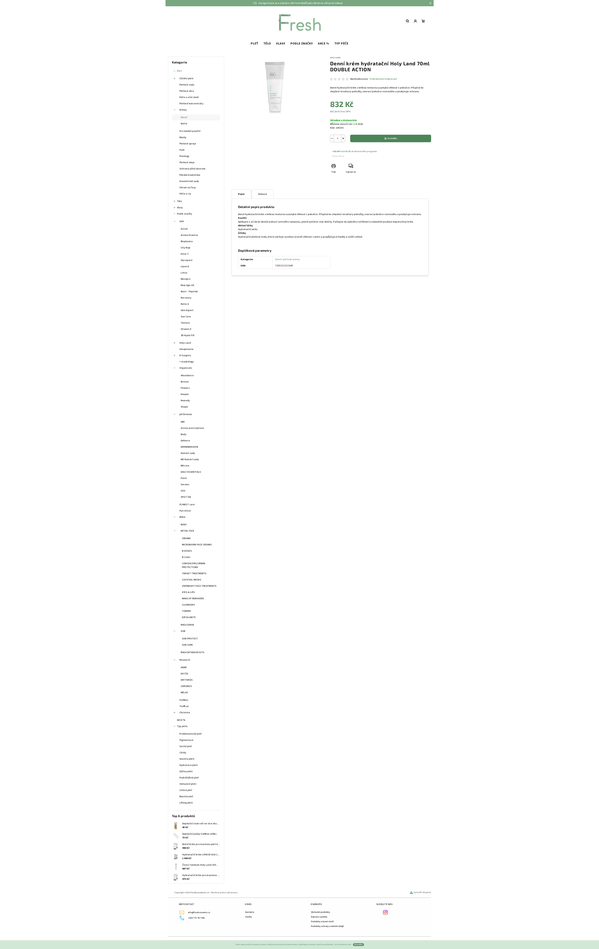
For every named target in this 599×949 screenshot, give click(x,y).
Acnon (184, 229)
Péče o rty (185, 193)
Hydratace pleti (188, 765)
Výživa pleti (186, 771)
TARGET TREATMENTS (194, 573)
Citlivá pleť (185, 790)
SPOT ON (186, 497)
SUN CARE (187, 645)
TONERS (186, 611)
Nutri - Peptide (189, 291)
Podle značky (184, 214)
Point (184, 478)
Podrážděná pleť (189, 777)
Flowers (185, 388)
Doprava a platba (319, 916)
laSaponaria (186, 349)
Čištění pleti (186, 78)
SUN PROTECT (190, 638)
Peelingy (184, 156)
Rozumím (358, 944)
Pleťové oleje (187, 162)
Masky (183, 137)
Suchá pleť (185, 746)
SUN (183, 631)
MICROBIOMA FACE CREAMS (197, 544)
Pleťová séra (186, 91)
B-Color (186, 557)
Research (184, 660)
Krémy (183, 110)
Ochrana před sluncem (192, 168)
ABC (183, 422)
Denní (184, 117)
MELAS (184, 692)
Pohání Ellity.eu (338, 156)
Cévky (182, 752)
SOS (183, 490)
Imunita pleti (186, 759)
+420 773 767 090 (196, 917)
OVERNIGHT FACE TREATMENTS (199, 586)
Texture (185, 323)
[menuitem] (254, 43)
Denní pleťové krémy (287, 259)
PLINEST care (187, 504)
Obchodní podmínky (320, 912)
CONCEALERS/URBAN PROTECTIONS (193, 565)
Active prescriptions (192, 428)
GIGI (181, 221)
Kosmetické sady (189, 181)
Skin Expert (187, 310)
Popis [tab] (241, 194)
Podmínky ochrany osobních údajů (327, 926)
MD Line (185, 465)
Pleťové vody (186, 84)
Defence (185, 440)
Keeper (185, 394)
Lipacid (185, 266)
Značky (248, 916)
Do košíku (392, 138)
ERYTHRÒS (187, 680)
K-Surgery (185, 355)
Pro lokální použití (190, 131)
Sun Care (186, 316)
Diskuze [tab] (262, 194)
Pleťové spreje (187, 143)
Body (184, 434)
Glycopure (187, 260)
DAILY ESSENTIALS (191, 472)
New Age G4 (187, 285)
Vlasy (180, 207)
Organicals (185, 368)
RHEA (182, 517)
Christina (184, 712)
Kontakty (249, 912)
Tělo (179, 201)
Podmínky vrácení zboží (322, 921)
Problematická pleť (190, 734)
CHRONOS (186, 686)
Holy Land (185, 343)
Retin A (185, 304)
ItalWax (183, 700)
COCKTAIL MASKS (191, 579)
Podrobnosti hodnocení (383, 79)
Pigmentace (186, 740)
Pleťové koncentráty (191, 103)
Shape (184, 406)
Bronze (185, 381)
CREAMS (186, 538)
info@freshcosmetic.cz (199, 912)
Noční (184, 123)
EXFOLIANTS (189, 617)
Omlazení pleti (188, 784)
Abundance (187, 375)
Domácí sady (188, 453)
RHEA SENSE (187, 625)
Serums (185, 484)
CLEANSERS (188, 604)
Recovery (186, 297)
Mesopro (186, 279)
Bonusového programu (365, 151)
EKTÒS (184, 673)
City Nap (185, 247)
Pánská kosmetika (189, 175)
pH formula (185, 414)
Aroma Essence (189, 235)
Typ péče (182, 726)
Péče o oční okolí (189, 97)
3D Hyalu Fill (187, 335)
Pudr (182, 150)
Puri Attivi (185, 510)
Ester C (185, 254)
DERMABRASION (189, 447)
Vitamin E (186, 329)
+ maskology (186, 361)
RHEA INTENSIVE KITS (193, 652)
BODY (184, 524)
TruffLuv (184, 706)
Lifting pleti (186, 802)
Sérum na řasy (187, 187)
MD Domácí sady (190, 459)
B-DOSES (187, 551)
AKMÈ (184, 667)
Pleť (179, 71)
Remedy (185, 400)
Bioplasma (187, 241)
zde (349, 944)
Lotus (184, 272)
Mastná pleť (186, 796)
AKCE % (181, 720)
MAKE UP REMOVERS (193, 598)
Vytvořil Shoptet (422, 892)
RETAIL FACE (187, 531)
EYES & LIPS (188, 592)
